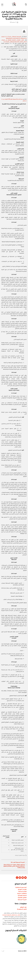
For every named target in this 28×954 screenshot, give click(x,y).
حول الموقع (23, 907)
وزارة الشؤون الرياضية (20, 855)
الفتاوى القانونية (22, 897)
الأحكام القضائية (22, 895)
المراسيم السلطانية (21, 887)
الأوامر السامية (22, 891)
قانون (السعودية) (22, 909)
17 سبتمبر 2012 (13, 22)
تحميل (24, 31)
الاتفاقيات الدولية (22, 893)
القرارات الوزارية (22, 889)
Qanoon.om (20, 951)
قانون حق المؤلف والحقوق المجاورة (11, 915)
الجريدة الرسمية (22, 899)
